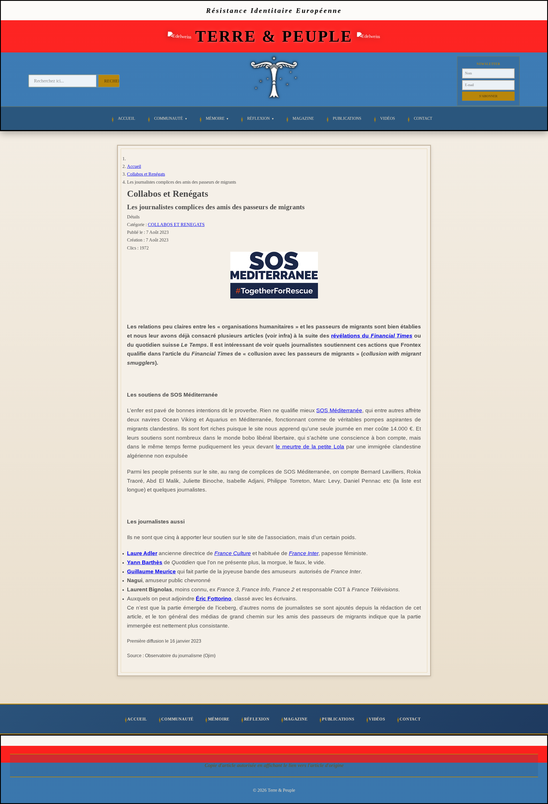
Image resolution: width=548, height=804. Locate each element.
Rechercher (118, 81)
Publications (347, 118)
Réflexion (258, 118)
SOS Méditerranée (339, 410)
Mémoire (215, 118)
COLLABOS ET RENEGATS (176, 224)
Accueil (126, 118)
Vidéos (387, 118)
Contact (423, 118)
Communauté (168, 118)
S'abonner (488, 96)
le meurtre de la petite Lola (310, 447)
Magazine (303, 118)
